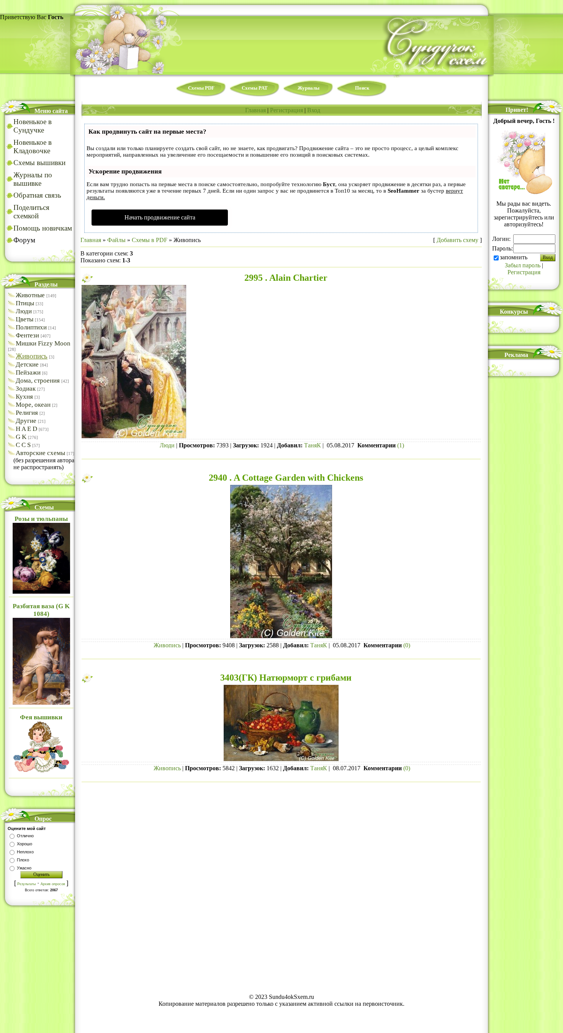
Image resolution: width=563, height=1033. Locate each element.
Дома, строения (38, 380)
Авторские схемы (40, 453)
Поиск (362, 88)
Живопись (31, 356)
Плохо (23, 860)
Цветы (24, 319)
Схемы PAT (255, 88)
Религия (27, 412)
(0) (406, 645)
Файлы (116, 240)
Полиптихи (31, 327)
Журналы (308, 88)
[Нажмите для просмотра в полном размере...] (134, 436)
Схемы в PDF (149, 240)
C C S (23, 445)
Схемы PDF (201, 88)
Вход (313, 110)
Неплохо (25, 852)
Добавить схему (457, 240)
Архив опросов (53, 884)
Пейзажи (28, 372)
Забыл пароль (522, 265)
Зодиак (26, 388)
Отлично (25, 835)
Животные (30, 295)
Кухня (24, 396)
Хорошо (24, 843)
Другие (26, 420)
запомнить (513, 257)
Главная (255, 110)
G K (21, 436)
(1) (400, 445)
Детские (27, 364)
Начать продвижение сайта (159, 217)
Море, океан (33, 404)
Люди (24, 311)
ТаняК (312, 445)
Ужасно (24, 868)
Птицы (25, 303)
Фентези (27, 335)
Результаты (26, 884)
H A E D (26, 428)
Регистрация (286, 110)
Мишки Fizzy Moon (43, 343)
